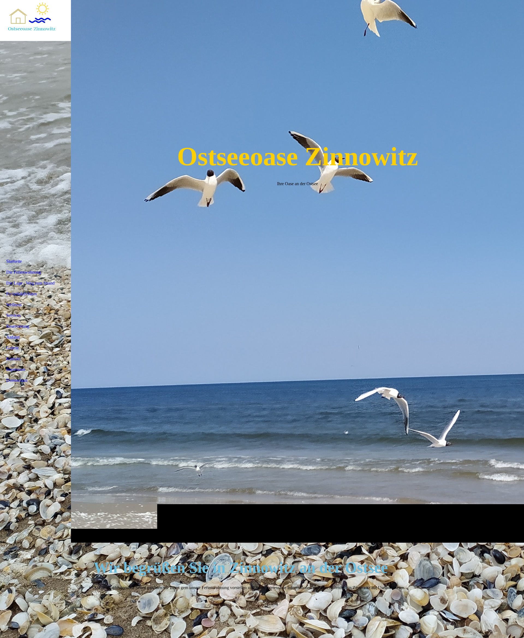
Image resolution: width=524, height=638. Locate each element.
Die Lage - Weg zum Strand (30, 283)
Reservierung (17, 326)
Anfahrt (13, 337)
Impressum (15, 369)
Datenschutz (17, 380)
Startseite (14, 261)
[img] (297, 271)
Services (13, 315)
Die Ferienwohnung (23, 272)
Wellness (14, 304)
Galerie (12, 347)
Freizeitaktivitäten (21, 293)
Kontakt (13, 358)
